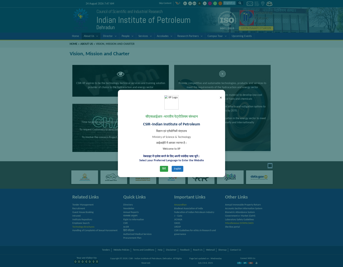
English (177, 168)
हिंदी (164, 168)
